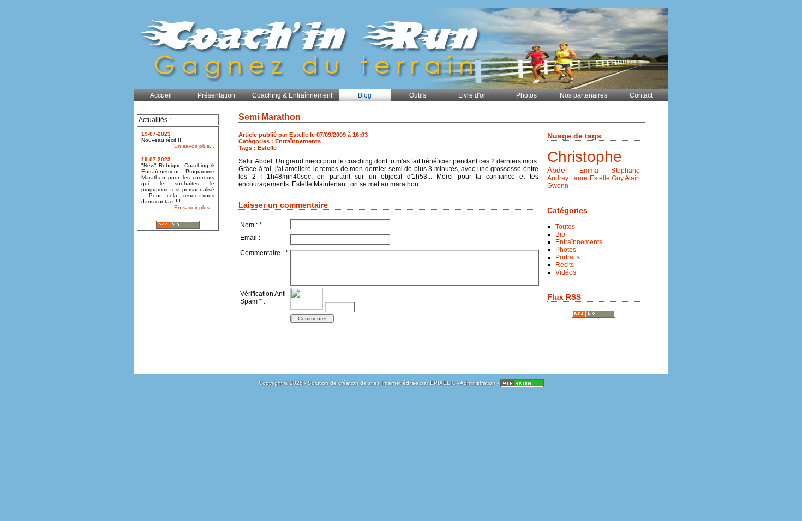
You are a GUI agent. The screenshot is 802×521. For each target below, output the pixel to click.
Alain (632, 178)
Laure (579, 178)
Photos (565, 249)
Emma (588, 170)
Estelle (600, 178)
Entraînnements (578, 242)
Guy (618, 178)
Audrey (557, 178)
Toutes (565, 227)
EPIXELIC (443, 383)
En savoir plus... (194, 146)
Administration (477, 383)
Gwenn (557, 186)
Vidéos (565, 272)
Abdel (557, 170)
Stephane (625, 170)
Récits (564, 265)
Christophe (584, 156)
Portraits (567, 257)
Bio (560, 234)
